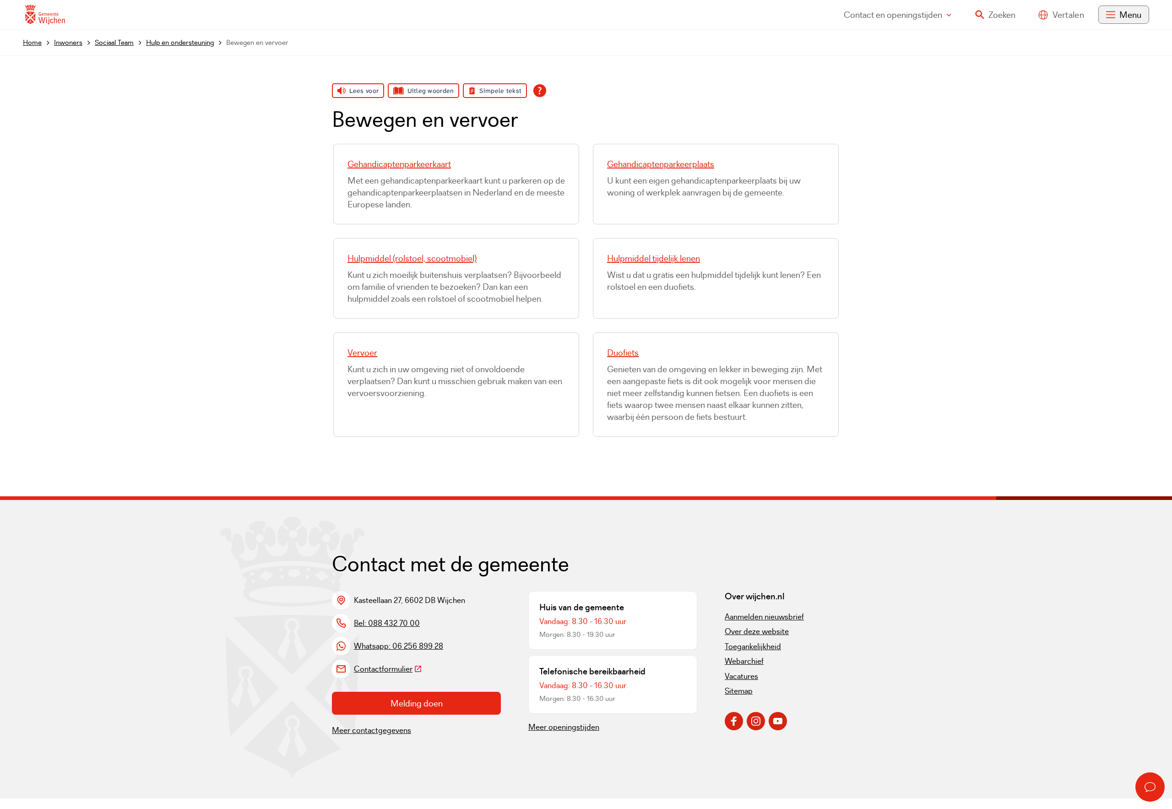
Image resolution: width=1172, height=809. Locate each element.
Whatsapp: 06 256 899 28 (398, 646)
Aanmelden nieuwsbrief (764, 617)
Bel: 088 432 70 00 (387, 623)
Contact (893, 14)
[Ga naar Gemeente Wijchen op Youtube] (778, 721)
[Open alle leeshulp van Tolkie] (539, 90)
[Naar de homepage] (45, 15)
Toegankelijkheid (753, 646)
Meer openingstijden (563, 727)
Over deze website (757, 631)
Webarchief (744, 661)
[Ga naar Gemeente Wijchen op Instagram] (756, 721)
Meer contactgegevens (371, 730)
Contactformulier (388, 669)
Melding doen (417, 703)
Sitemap (739, 691)
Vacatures (741, 676)
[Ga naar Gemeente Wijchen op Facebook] (734, 721)
